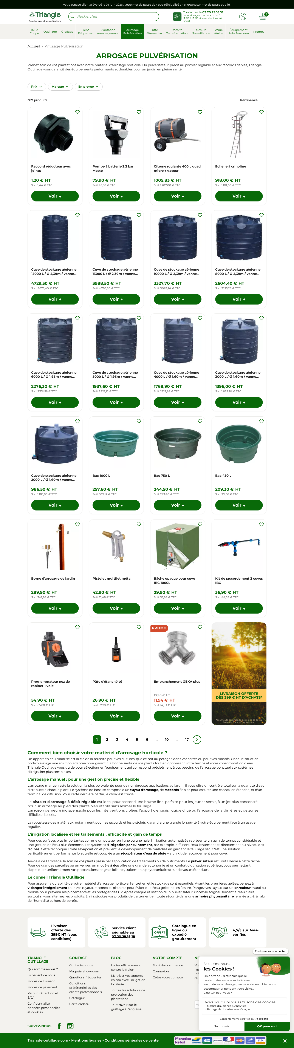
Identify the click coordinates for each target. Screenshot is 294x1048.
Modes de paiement (42, 987)
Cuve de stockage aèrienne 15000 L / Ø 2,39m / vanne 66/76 (53, 271)
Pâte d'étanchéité (107, 681)
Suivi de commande (168, 965)
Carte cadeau (79, 1004)
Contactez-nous (81, 965)
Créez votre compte (168, 977)
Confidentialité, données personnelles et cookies (44, 1008)
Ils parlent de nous (41, 975)
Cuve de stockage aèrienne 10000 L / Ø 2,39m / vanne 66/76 (176, 271)
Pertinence (251, 100)
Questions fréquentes (85, 977)
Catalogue (77, 998)
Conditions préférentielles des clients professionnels (85, 987)
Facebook (59, 1026)
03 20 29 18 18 (212, 12)
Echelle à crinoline (230, 166)
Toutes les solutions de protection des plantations (128, 994)
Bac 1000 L (101, 476)
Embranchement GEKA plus (177, 681)
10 (167, 739)
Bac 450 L (223, 476)
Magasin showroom (84, 971)
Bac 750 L (162, 476)
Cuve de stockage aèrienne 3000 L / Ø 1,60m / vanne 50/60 (237, 374)
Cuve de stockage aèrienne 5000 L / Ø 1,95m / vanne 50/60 (115, 374)
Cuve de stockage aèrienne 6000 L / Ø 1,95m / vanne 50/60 (53, 374)
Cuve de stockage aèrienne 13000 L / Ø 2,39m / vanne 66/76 (115, 271)
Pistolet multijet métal (112, 578)
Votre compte (168, 958)
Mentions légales (86, 1040)
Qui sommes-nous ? (43, 969)
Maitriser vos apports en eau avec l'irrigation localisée (128, 980)
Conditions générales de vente (132, 1040)
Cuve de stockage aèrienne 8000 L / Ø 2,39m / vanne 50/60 (237, 271)
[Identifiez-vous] (242, 16)
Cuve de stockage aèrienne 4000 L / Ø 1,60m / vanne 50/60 (176, 374)
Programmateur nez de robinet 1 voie (50, 683)
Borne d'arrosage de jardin (53, 578)
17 (187, 739)
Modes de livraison (41, 981)
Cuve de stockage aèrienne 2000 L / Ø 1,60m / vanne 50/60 (53, 478)
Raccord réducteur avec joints (51, 168)
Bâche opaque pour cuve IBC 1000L (174, 580)
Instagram (70, 1026)
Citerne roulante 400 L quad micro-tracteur (177, 168)
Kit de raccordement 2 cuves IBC (239, 580)
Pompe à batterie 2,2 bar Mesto (113, 168)
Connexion (161, 971)
